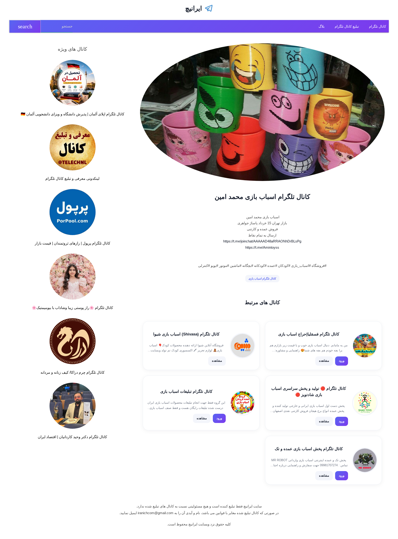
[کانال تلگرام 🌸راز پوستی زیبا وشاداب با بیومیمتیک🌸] (73, 277)
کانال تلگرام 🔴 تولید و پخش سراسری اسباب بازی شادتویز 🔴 (308, 391)
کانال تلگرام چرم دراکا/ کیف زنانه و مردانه (73, 372)
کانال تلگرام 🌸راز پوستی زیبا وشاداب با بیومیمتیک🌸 (72, 308)
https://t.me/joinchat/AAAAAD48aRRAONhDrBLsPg (262, 241)
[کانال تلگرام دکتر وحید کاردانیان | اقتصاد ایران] (73, 407)
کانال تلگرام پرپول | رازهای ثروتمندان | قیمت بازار (72, 243)
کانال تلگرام (377, 26)
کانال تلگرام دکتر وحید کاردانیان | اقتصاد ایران (72, 437)
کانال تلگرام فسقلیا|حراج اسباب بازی (308, 334)
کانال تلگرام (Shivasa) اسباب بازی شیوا (186, 334)
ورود (341, 360)
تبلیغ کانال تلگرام (347, 26)
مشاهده (324, 360)
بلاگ (322, 26)
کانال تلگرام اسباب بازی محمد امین (262, 196)
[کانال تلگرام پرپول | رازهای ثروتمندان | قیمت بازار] (73, 213)
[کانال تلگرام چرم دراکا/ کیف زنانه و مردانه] (73, 342)
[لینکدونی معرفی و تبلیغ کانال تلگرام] (73, 148)
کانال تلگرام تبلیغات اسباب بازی (186, 391)
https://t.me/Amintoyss (262, 247)
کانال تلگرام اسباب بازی (262, 278)
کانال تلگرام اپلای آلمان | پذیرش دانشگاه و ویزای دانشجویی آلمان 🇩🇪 (72, 114)
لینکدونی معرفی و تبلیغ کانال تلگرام (72, 179)
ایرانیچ (193, 8)
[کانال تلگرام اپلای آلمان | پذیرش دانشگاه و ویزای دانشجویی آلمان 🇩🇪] (73, 84)
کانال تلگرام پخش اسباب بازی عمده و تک (309, 449)
